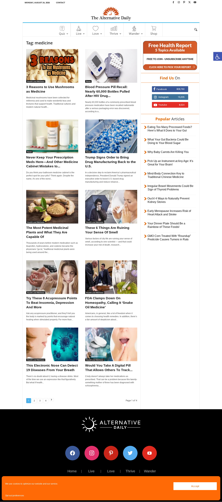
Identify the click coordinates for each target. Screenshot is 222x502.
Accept (195, 486)
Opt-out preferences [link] (14, 495)
